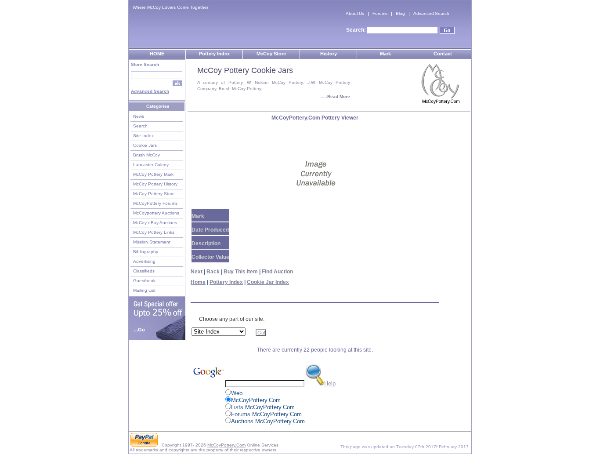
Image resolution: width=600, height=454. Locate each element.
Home (198, 282)
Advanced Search (431, 13)
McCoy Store (271, 53)
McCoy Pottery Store (154, 193)
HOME (157, 53)
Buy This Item (241, 272)
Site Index (143, 135)
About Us (355, 13)
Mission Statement (151, 242)
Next (196, 272)
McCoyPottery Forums (155, 203)
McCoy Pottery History (155, 184)
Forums (379, 13)
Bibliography (145, 251)
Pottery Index (214, 53)
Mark (385, 53)
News (138, 116)
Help (330, 383)
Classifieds (144, 271)
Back (213, 272)
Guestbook (144, 280)
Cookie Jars (145, 145)
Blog (400, 13)
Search (140, 125)
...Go (139, 329)
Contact (443, 53)
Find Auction (277, 272)
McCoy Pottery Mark (153, 174)
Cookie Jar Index (268, 282)
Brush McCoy (146, 155)
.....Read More (335, 96)
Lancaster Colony (151, 164)
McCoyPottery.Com (226, 445)
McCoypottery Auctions (156, 213)
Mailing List (144, 290)
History (328, 53)
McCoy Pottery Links (153, 232)
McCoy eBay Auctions (155, 222)
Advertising (144, 261)
